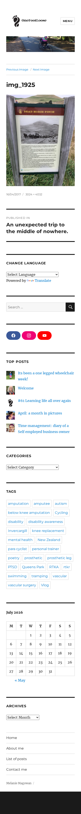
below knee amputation (29, 513)
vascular (60, 576)
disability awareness (45, 522)
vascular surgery (22, 585)
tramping (40, 576)
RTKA (54, 567)
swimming (17, 576)
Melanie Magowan (19, 783)
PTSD (12, 567)
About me (15, 748)
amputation (18, 504)
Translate (43, 280)
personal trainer (45, 549)
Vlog (45, 585)
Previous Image (17, 69)
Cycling (61, 513)
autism (61, 504)
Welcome (26, 388)
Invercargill (17, 531)
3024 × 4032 (33, 194)
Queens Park (33, 567)
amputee (42, 504)
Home (11, 738)
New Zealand (49, 540)
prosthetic (33, 558)
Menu (67, 21)
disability (15, 522)
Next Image (41, 69)
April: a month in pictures (40, 413)
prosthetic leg (59, 558)
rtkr (67, 567)
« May (20, 680)
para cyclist (17, 549)
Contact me (16, 769)
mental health (20, 540)
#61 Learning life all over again (44, 400)
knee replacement (48, 531)
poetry (13, 558)
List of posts (16, 759)
